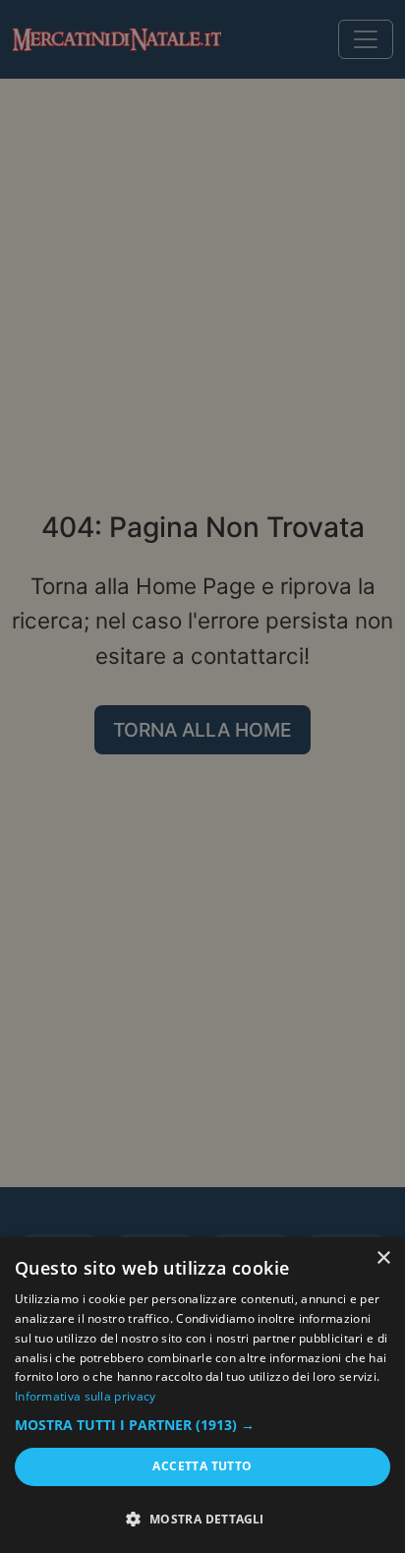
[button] (202, 1425)
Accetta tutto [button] (202, 1466)
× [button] (383, 1258)
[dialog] (202, 1395)
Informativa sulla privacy (85, 1396)
